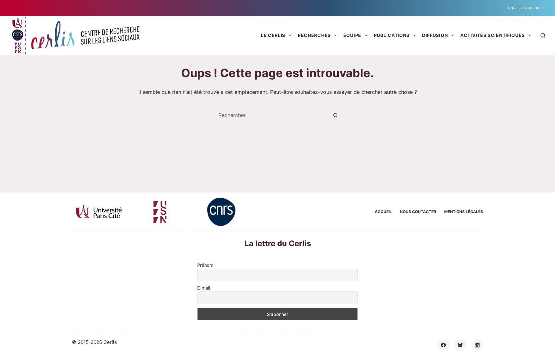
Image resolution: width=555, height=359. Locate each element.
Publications (392, 35)
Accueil (383, 211)
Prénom (205, 265)
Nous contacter (418, 211)
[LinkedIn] (477, 345)
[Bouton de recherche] (335, 115)
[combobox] (271, 115)
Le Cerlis (273, 35)
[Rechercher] (543, 35)
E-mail (203, 288)
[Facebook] (443, 345)
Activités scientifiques (492, 35)
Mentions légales (463, 211)
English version (524, 8)
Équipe (352, 35)
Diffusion (435, 35)
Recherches (314, 35)
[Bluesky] (460, 345)
